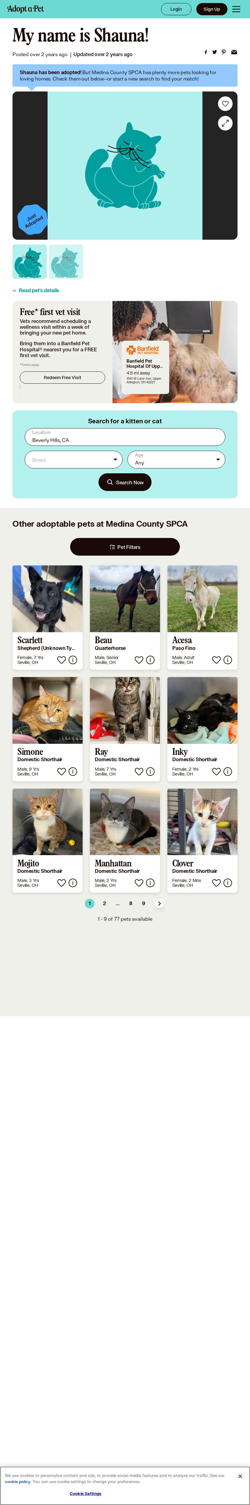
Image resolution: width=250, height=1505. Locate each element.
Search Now (130, 482)
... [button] (118, 904)
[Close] (240, 1476)
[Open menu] (236, 9)
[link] (206, 52)
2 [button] (104, 904)
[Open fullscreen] (225, 123)
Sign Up (212, 9)
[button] (159, 903)
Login (176, 9)
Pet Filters (129, 547)
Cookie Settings (85, 1493)
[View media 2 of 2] (66, 262)
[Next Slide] (228, 165)
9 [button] (143, 904)
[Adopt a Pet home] (25, 9)
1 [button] (90, 904)
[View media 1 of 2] (29, 262)
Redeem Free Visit (62, 377)
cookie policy (17, 1481)
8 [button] (130, 904)
